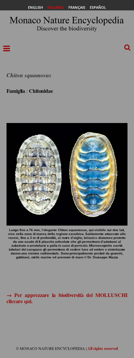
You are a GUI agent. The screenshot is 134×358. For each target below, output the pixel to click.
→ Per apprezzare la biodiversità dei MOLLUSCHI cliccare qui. (67, 298)
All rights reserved (102, 348)
